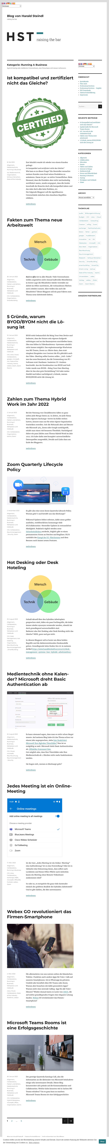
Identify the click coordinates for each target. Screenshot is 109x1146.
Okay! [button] (102, 1141)
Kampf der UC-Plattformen (48, 537)
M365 (16, 877)
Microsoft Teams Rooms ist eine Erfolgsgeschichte (36, 1025)
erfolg (89, 224)
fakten (81, 232)
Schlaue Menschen (13, 177)
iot (8, 172)
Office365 (17, 880)
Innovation (83, 239)
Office (16, 1102)
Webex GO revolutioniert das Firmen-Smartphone (39, 914)
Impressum (84, 95)
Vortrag (81, 280)
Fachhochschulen (94, 228)
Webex (36, 998)
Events (82, 164)
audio (81, 213)
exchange (10, 877)
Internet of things (86, 169)
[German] (85, 64)
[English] (79, 64)
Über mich (83, 84)
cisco (12, 354)
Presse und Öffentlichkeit (88, 173)
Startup (82, 178)
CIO (8, 296)
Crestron (82, 224)
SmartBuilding (12, 300)
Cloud (16, 354)
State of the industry (14, 179)
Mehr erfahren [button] (34, 1143)
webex (9, 366)
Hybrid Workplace (13, 1100)
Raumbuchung (12, 645)
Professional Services (87, 86)
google (9, 359)
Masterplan (83, 243)
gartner (94, 232)
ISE (94, 239)
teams (15, 363)
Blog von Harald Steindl (25, 16)
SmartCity (95, 265)
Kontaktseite (84, 81)
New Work (82, 247)
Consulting (94, 221)
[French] (82, 64)
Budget (81, 217)
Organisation (11, 175)
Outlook (10, 882)
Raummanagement (14, 532)
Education (83, 162)
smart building (84, 265)
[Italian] (88, 64)
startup (92, 269)
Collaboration (11, 282)
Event (95, 224)
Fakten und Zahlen (13, 284)
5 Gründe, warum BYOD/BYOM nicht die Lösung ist (35, 322)
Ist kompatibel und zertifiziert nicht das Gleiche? (40, 80)
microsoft (16, 359)
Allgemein (10, 165)
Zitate (82, 182)
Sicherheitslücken (34, 532)
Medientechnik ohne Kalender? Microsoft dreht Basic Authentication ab (38, 679)
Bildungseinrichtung (92, 213)
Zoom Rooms (89, 284)
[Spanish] (90, 64)
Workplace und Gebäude (88, 180)
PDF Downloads (85, 90)
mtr (8, 361)
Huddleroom (90, 235)
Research (82, 258)
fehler (88, 232)
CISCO (65, 992)
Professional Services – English (90, 88)
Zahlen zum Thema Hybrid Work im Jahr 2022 (36, 401)
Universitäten (83, 276)
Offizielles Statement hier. (40, 749)
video (92, 276)
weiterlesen (31, 204)
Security (10, 534)
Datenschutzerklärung (87, 93)
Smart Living (83, 269)
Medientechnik (12, 167)
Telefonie (10, 997)
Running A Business (14, 169)
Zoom (14, 366)
